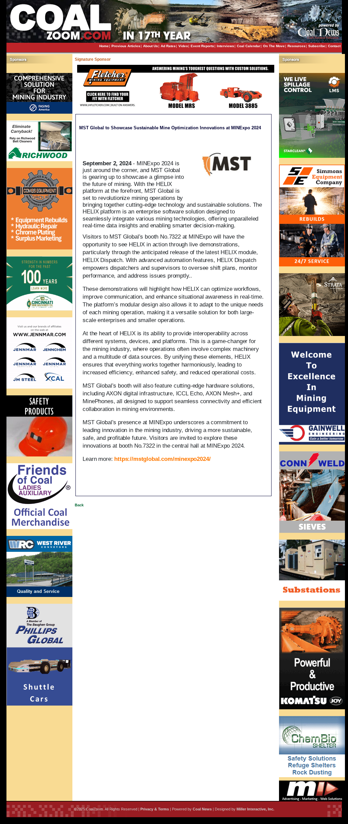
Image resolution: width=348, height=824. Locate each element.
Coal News (202, 809)
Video (183, 46)
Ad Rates (168, 46)
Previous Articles (125, 46)
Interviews (225, 46)
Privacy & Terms (154, 809)
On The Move (274, 46)
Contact (334, 46)
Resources (297, 46)
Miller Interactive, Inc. (255, 809)
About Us (150, 46)
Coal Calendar (248, 46)
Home (104, 46)
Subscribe (316, 46)
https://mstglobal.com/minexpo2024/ (163, 459)
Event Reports (202, 46)
